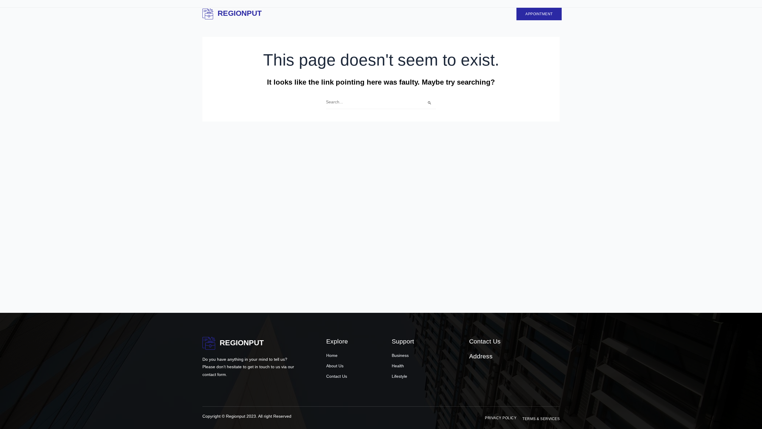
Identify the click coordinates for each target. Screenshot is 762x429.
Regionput (240, 13)
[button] (500, 418)
